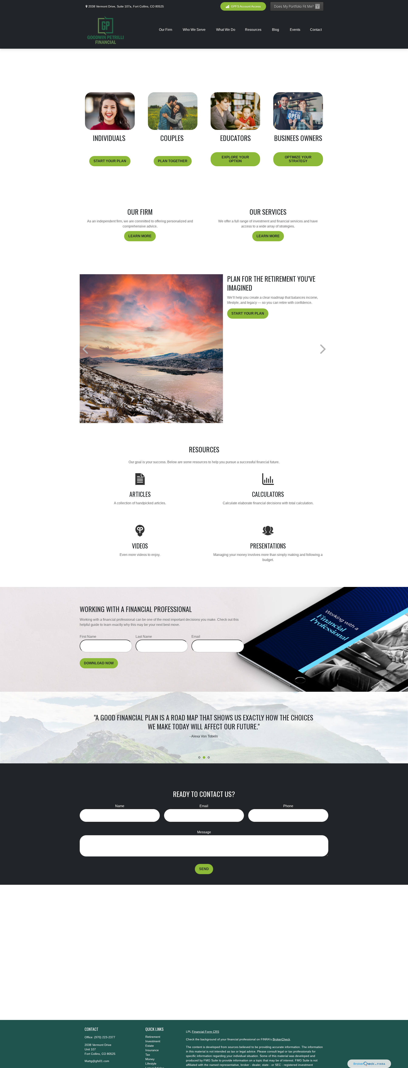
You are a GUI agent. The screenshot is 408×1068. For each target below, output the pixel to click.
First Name (88, 636)
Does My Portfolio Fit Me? (293, 6)
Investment (152, 1041)
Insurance (152, 1050)
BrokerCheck (281, 1039)
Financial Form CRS (205, 1031)
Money (149, 1059)
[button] (166, 29)
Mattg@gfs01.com (97, 1061)
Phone (288, 806)
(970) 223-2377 (104, 1037)
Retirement (152, 1036)
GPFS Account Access (246, 6)
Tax (147, 1054)
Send (204, 869)
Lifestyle (150, 1063)
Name (119, 806)
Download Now (99, 663)
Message (204, 832)
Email (195, 636)
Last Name (144, 636)
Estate (149, 1045)
